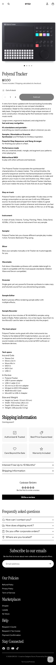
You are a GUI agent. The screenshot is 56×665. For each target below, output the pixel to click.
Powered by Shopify (43, 656)
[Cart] (53, 4)
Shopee (5, 606)
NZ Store (6, 614)
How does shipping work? (20, 525)
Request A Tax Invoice (11, 631)
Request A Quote (9, 627)
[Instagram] (8, 648)
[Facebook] (3, 648)
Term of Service (8, 593)
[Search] (8, 4)
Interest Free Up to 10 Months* (18, 465)
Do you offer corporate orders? (23, 531)
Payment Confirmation (11, 635)
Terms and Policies (28, 662)
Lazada (5, 610)
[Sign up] (50, 563)
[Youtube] (12, 648)
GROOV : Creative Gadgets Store (23, 656)
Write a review (28, 497)
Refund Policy (7, 584)
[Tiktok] (17, 648)
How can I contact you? (18, 519)
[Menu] (3, 4)
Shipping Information (13, 470)
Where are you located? (19, 537)
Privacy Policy (7, 588)
